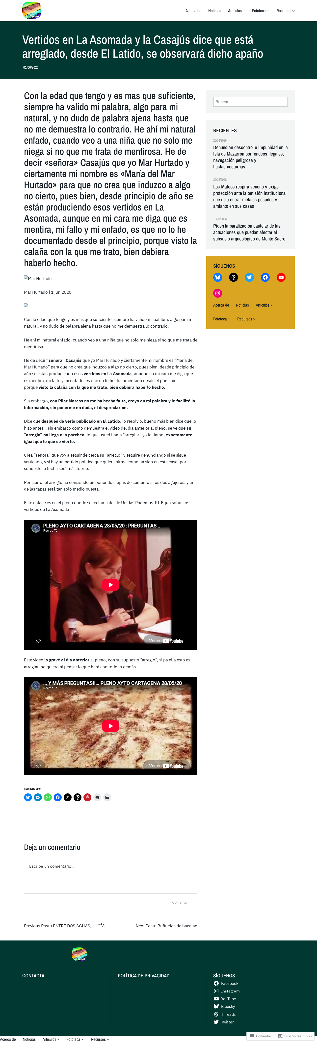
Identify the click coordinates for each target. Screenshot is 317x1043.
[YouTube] (281, 277)
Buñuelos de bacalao (177, 926)
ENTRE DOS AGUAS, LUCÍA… (80, 926)
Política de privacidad (144, 975)
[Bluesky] (217, 277)
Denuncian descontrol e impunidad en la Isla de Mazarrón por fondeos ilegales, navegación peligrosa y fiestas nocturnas (250, 157)
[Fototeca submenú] (268, 10)
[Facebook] (265, 277)
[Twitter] (249, 277)
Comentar (180, 902)
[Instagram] (217, 293)
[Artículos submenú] (244, 10)
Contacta (33, 975)
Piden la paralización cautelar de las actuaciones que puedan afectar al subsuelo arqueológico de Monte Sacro (249, 232)
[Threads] (233, 277)
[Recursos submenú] (293, 10)
